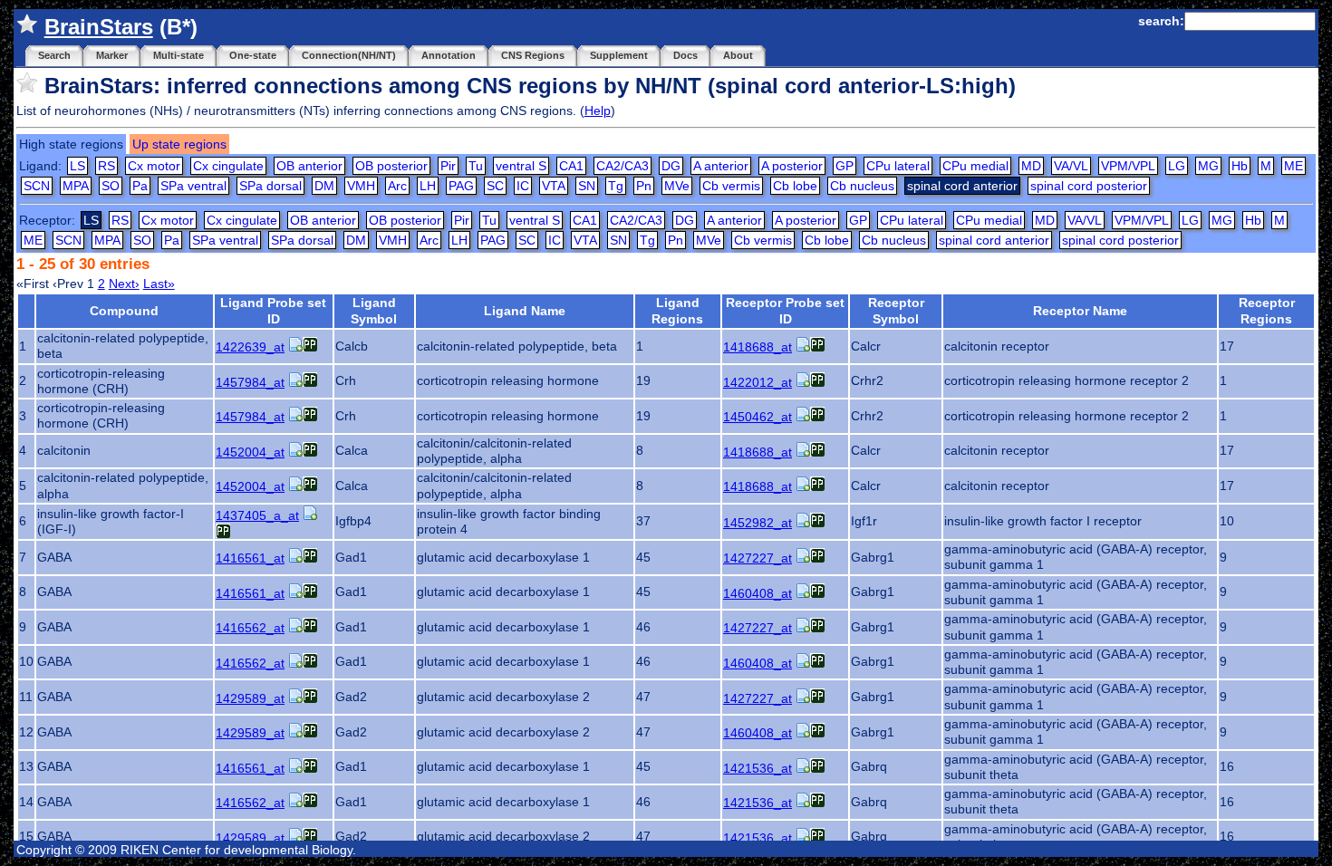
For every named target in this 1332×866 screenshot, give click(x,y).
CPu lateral (898, 166)
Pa (140, 185)
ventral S (521, 166)
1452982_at (757, 522)
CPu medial (975, 166)
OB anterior (309, 166)
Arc (397, 185)
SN (586, 185)
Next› (124, 283)
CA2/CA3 (622, 166)
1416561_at (250, 558)
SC (495, 185)
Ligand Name (524, 310)
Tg (615, 185)
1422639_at (250, 347)
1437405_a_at (257, 515)
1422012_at (757, 382)
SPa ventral (193, 185)
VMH (361, 185)
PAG (461, 185)
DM (324, 185)
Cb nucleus (862, 185)
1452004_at (250, 452)
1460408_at (757, 593)
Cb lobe (795, 185)
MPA (76, 185)
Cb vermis (731, 185)
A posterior (792, 166)
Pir (448, 166)
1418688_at (757, 347)
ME (1293, 166)
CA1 (571, 166)
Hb (1239, 166)
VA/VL (1071, 166)
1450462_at (757, 416)
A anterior (720, 166)
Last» (159, 283)
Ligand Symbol (374, 310)
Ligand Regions (677, 310)
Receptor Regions (1267, 310)
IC (522, 185)
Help (597, 110)
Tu (475, 166)
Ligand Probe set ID (273, 310)
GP (844, 166)
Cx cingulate (228, 166)
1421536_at (757, 768)
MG (1208, 166)
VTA (553, 185)
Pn (644, 185)
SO (110, 185)
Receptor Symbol (896, 310)
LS (77, 166)
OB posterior (391, 166)
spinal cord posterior (1088, 185)
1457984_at (250, 382)
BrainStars (98, 26)
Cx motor (154, 166)
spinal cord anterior (994, 240)
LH (428, 185)
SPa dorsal (270, 185)
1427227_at (757, 558)
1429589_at (250, 698)
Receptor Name (1080, 310)
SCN (37, 185)
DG (670, 166)
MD (1031, 166)
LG (1176, 166)
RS (106, 166)
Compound (124, 310)
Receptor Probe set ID (785, 310)
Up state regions (179, 144)
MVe (677, 185)
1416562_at (250, 628)
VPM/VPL (1128, 166)
